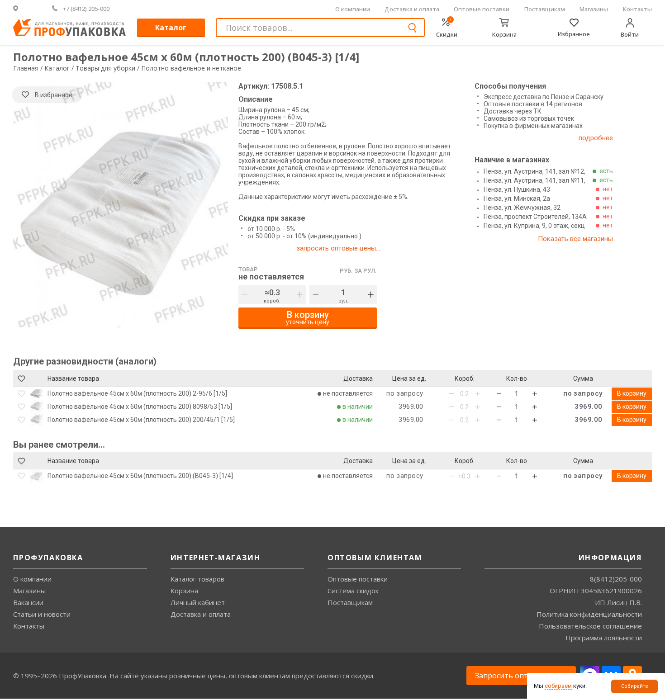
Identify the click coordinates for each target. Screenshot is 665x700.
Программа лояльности (603, 637)
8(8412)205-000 (616, 578)
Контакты (637, 9)
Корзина (184, 590)
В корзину (631, 393)
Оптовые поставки (481, 9)
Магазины (594, 9)
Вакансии (28, 602)
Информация (610, 558)
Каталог (170, 28)
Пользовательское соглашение (590, 625)
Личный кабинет (198, 602)
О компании (352, 9)
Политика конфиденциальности (589, 614)
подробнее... (598, 138)
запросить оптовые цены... (338, 248)
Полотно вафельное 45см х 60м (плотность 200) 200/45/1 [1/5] (141, 419)
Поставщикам (544, 9)
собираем (558, 685)
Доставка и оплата (412, 9)
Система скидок (353, 590)
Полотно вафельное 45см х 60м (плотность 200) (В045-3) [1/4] (140, 475)
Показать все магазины (575, 239)
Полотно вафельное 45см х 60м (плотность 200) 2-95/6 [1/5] (137, 393)
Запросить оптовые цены (521, 676)
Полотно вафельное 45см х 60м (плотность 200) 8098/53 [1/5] (140, 406)
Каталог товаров (197, 578)
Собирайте (634, 686)
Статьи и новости (42, 614)
